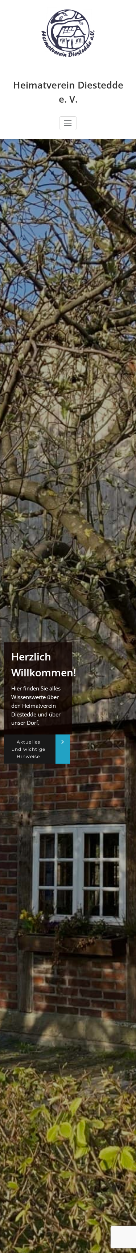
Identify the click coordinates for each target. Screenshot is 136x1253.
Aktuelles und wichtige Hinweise (28, 749)
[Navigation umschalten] (68, 123)
